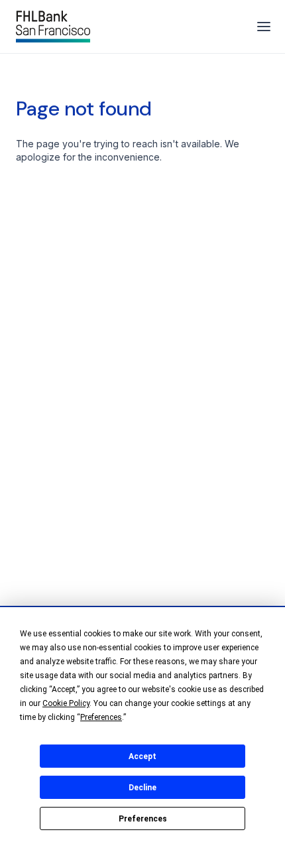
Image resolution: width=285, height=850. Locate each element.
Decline (142, 787)
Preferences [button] (101, 717)
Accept (142, 756)
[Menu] (264, 26)
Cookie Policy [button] (65, 703)
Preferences (143, 818)
